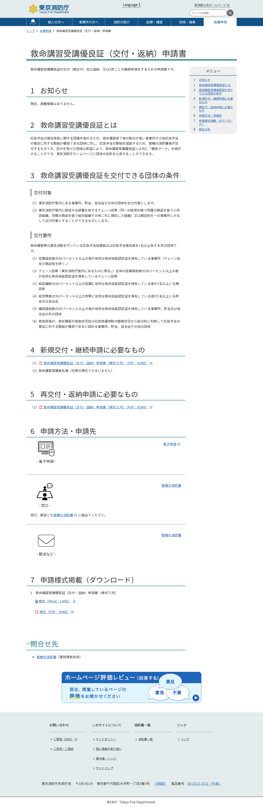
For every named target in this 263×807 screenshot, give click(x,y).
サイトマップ (104, 768)
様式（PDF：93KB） (54, 611)
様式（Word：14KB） (55, 601)
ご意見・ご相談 (63, 749)
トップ (33, 23)
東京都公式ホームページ (210, 5)
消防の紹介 (121, 21)
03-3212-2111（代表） (205, 783)
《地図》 (160, 783)
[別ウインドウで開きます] (131, 687)
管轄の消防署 (171, 485)
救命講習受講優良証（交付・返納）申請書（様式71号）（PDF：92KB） (96, 362)
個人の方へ (56, 21)
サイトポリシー (106, 739)
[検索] (230, 13)
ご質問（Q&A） (63, 739)
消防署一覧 (145, 739)
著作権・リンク (106, 758)
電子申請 (169, 443)
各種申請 (220, 21)
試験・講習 (154, 21)
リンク (185, 739)
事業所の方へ (89, 21)
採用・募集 (187, 21)
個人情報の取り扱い (109, 749)
